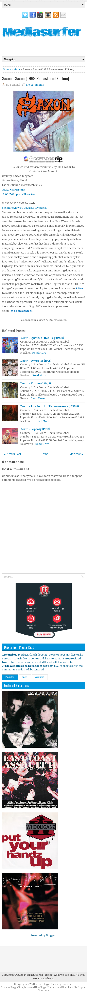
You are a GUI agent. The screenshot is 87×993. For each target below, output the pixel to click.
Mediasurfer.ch (33, 974)
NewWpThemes (33, 984)
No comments (35, 84)
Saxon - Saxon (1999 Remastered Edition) (35, 78)
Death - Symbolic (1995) (35, 360)
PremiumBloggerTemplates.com (17, 987)
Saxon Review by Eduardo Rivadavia (24, 207)
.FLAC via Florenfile (13, 189)
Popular (9, 677)
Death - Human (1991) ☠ (35, 383)
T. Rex (79, 288)
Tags (25, 677)
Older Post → (76, 453)
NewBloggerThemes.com (48, 987)
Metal (17, 69)
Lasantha (66, 984)
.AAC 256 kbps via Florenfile (18, 194)
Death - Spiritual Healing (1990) (42, 337)
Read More (39, 352)
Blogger (51, 935)
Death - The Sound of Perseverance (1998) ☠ (49, 406)
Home (7, 69)
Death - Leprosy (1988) (35, 429)
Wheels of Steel (21, 310)
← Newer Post (12, 453)
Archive (39, 677)
